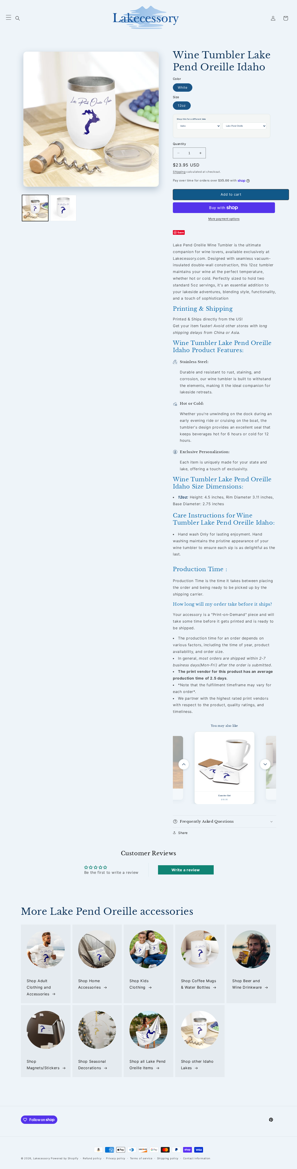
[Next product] (265, 764)
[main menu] (9, 18)
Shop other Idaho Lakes (197, 1064)
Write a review (185, 870)
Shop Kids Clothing (138, 984)
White (182, 87)
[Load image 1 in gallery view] (35, 208)
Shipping (179, 171)
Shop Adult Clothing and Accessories (39, 987)
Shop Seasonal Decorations (92, 1064)
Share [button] (183, 833)
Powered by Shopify (64, 1158)
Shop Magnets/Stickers (43, 1064)
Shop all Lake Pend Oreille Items (147, 1064)
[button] (18, 18)
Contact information (196, 1158)
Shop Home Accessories (89, 984)
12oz (182, 105)
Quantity (179, 144)
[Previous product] (183, 764)
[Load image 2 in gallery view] (63, 208)
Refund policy (92, 1158)
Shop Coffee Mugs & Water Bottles (198, 984)
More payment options (224, 218)
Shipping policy (168, 1158)
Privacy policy (115, 1158)
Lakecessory (41, 1158)
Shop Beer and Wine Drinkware (247, 984)
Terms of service (141, 1158)
